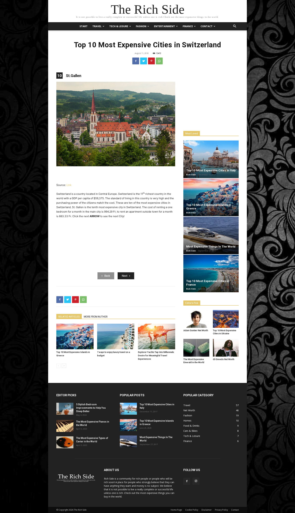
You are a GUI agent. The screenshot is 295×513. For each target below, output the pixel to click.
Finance (188, 26)
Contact (207, 26)
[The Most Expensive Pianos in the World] (64, 426)
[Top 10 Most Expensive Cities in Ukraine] (226, 319)
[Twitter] (143, 61)
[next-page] (64, 366)
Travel (97, 26)
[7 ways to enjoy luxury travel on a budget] (115, 336)
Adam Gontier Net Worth (195, 330)
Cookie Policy (191, 509)
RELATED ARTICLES (69, 316)
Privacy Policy (221, 509)
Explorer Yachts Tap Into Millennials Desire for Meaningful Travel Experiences (156, 355)
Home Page (176, 509)
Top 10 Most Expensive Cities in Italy (211, 170)
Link (68, 185)
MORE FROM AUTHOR (96, 316)
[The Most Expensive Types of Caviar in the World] (64, 442)
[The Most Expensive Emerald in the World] (196, 348)
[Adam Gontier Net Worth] (196, 319)
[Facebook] (135, 61)
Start (84, 26)
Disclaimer (206, 509)
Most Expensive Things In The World (210, 246)
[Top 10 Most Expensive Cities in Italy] (211, 159)
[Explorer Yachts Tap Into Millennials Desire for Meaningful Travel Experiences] (156, 336)
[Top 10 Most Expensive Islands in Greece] (75, 336)
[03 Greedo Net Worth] (226, 348)
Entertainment (164, 26)
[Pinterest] (151, 61)
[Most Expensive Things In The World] (211, 235)
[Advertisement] (116, 175)
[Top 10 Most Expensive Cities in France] (211, 273)
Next (124, 275)
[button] (234, 26)
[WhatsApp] (159, 61)
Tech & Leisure (118, 26)
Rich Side (191, 174)
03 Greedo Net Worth (223, 359)
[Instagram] (196, 481)
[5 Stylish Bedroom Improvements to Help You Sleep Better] (64, 409)
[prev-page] (58, 366)
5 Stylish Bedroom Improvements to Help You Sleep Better (91, 408)
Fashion (141, 26)
